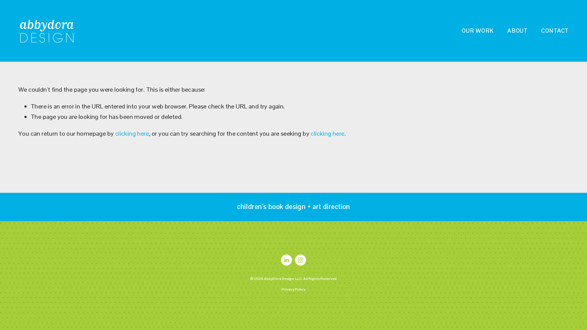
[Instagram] (300, 260)
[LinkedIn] (286, 260)
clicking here (132, 134)
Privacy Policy (293, 289)
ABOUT (517, 31)
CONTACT (555, 31)
